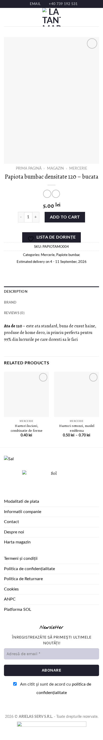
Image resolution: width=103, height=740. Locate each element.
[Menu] (7, 17)
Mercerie (78, 168)
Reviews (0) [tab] (14, 313)
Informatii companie (22, 512)
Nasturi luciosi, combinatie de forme (27, 428)
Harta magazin (17, 542)
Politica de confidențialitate (29, 569)
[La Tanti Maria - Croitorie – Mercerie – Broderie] (51, 17)
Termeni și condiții (21, 558)
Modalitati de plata (21, 501)
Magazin (55, 168)
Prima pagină (28, 168)
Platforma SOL (17, 609)
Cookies (11, 589)
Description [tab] (15, 291)
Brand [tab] (10, 302)
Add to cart (65, 217)
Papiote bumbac (68, 255)
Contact (11, 522)
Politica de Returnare (23, 579)
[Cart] (96, 17)
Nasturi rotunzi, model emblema (76, 428)
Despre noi (14, 532)
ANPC (10, 599)
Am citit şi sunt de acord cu (55, 688)
